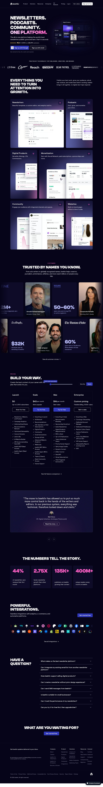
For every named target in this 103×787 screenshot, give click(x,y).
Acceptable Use (41, 774)
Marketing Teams (73, 763)
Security (62, 774)
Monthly (82, 384)
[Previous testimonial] (49, 539)
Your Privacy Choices (52, 774)
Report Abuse (68, 774)
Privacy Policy (28, 757)
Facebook (90, 754)
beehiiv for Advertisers (53, 757)
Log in (68, 4)
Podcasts (63, 754)
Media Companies (74, 760)
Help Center (84, 754)
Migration (83, 762)
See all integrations (51, 641)
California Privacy (31, 774)
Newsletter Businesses (72, 756)
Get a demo (76, 4)
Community (64, 761)
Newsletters (64, 752)
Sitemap (76, 774)
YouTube (89, 752)
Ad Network (55, 3)
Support (83, 757)
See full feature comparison (51, 474)
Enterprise (48, 4)
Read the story (50, 524)
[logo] (14, 4)
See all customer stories (51, 359)
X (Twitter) (89, 760)
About (52, 752)
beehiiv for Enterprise (53, 762)
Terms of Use (13, 774)
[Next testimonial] (54, 539)
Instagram (90, 757)
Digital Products (63, 757)
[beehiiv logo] (91, 774)
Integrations (64, 763)
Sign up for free (87, 4)
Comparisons (84, 759)
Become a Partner (55, 765)
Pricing (63, 4)
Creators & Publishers (72, 752)
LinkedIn (89, 763)
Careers (52, 754)
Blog (82, 752)
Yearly (89, 384)
